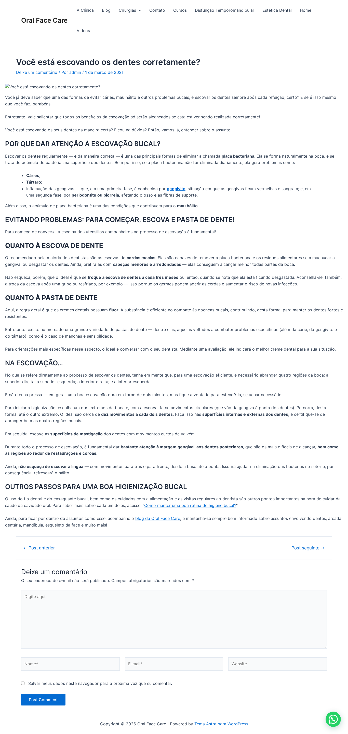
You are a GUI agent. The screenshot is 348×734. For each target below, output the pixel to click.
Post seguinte (308, 548)
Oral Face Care (44, 20)
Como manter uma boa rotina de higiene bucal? (190, 505)
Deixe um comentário (36, 72)
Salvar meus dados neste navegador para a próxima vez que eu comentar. (100, 683)
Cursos (180, 10)
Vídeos (83, 30)
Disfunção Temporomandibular (224, 10)
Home (305, 10)
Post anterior (39, 548)
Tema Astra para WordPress (221, 723)
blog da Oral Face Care (157, 518)
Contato (157, 10)
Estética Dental (277, 10)
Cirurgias (127, 10)
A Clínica (85, 10)
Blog (106, 10)
